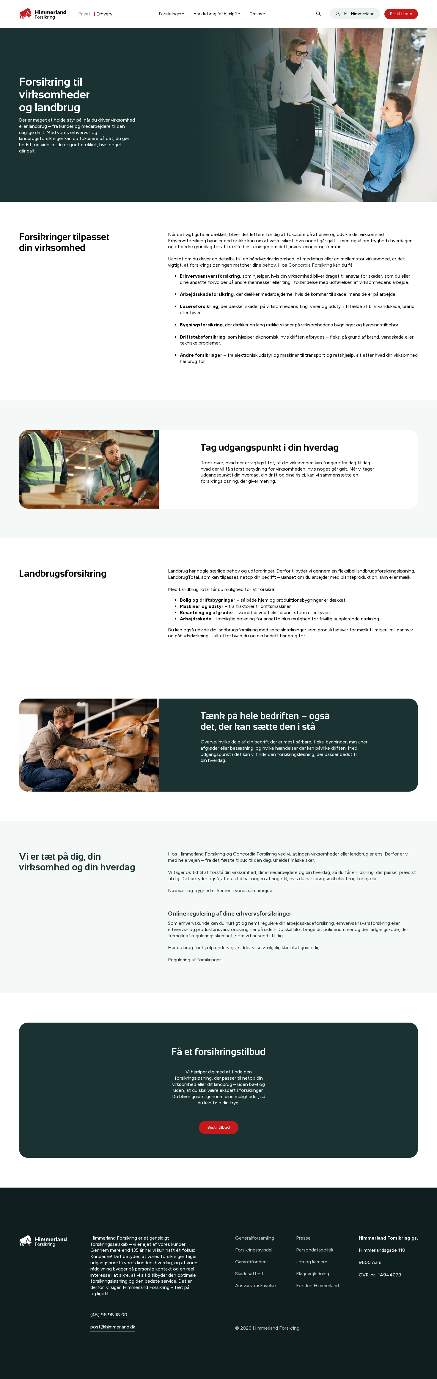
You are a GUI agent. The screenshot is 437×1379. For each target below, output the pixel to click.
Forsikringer (170, 13)
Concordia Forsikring (310, 265)
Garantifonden (251, 1262)
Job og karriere (311, 1262)
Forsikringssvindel (253, 1250)
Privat (84, 14)
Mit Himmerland (359, 13)
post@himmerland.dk (112, 1327)
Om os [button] (255, 13)
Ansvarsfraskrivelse (255, 1285)
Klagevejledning (312, 1273)
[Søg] (319, 14)
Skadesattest (249, 1273)
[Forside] (42, 14)
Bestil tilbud (401, 13)
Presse (303, 1238)
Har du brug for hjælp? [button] (215, 13)
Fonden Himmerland (317, 1285)
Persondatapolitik (314, 1250)
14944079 (389, 1275)
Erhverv (104, 14)
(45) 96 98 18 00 (108, 1314)
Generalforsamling (254, 1238)
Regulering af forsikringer (194, 960)
